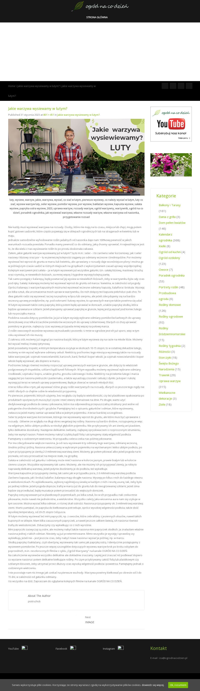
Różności (165, 352)
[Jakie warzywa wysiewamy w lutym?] (76, 157)
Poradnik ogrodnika (172, 275)
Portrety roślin (168, 287)
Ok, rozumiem (178, 685)
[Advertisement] (100, 51)
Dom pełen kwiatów (172, 223)
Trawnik (164, 375)
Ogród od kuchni (170, 252)
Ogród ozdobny (169, 258)
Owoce (163, 269)
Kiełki (162, 246)
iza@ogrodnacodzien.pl (173, 658)
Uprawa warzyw (170, 381)
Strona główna (97, 17)
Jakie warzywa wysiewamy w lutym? (38, 86)
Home (11, 86)
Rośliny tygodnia (170, 346)
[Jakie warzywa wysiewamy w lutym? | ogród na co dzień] (100, 6)
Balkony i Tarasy (170, 205)
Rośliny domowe (170, 305)
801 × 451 (48, 114)
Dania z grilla (167, 217)
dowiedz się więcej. (153, 685)
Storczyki (165, 357)
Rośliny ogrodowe (171, 316)
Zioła (162, 404)
